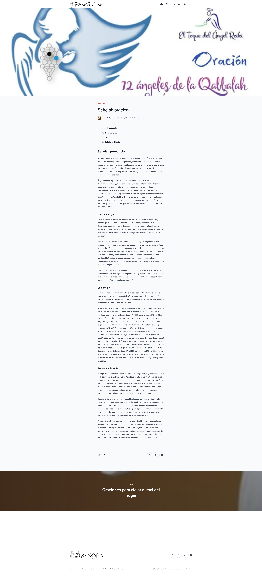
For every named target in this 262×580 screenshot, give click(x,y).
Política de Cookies (117, 569)
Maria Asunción (110, 118)
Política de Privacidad (98, 569)
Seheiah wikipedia (112, 142)
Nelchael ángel (111, 133)
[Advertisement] (131, 526)
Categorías (188, 4)
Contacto (82, 569)
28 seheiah (109, 137)
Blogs (168, 4)
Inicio (160, 4)
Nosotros (72, 569)
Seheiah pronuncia (109, 128)
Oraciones (102, 104)
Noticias (177, 4)
